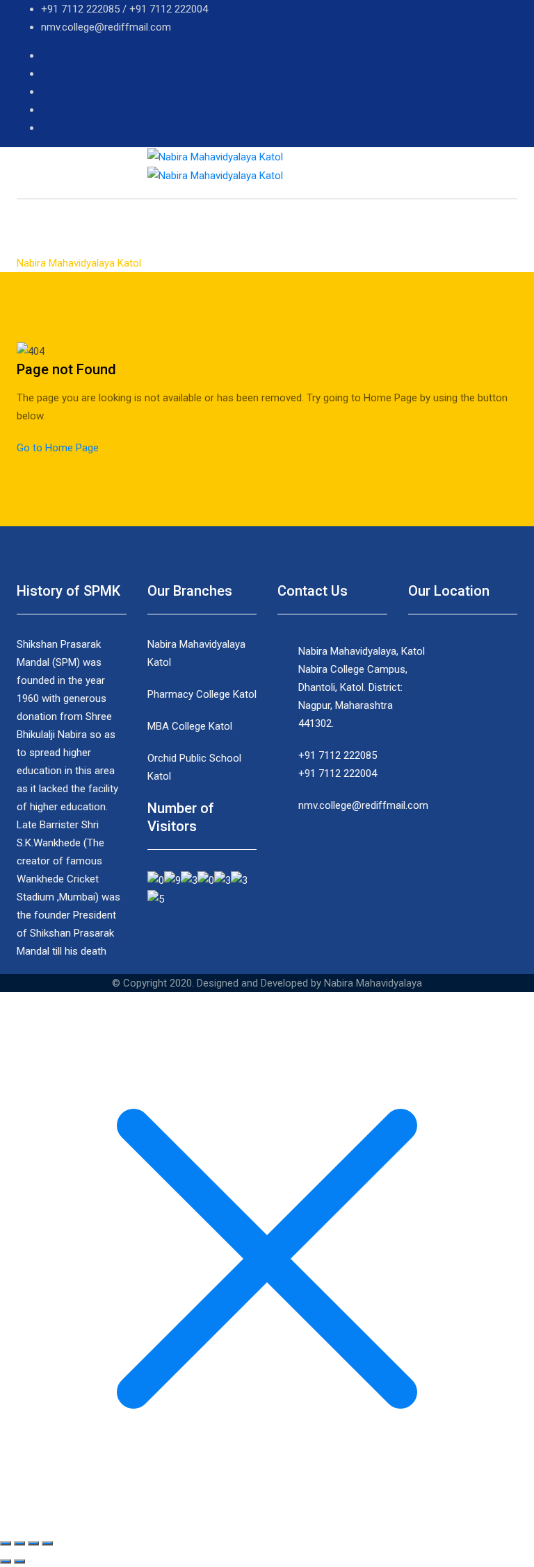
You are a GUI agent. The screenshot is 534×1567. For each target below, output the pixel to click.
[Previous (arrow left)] (5, 1561)
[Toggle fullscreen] (33, 1543)
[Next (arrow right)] (19, 1561)
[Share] (19, 1543)
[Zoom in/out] (47, 1543)
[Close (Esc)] (5, 1543)
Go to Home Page (58, 448)
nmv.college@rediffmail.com (106, 27)
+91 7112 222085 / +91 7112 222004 (124, 9)
